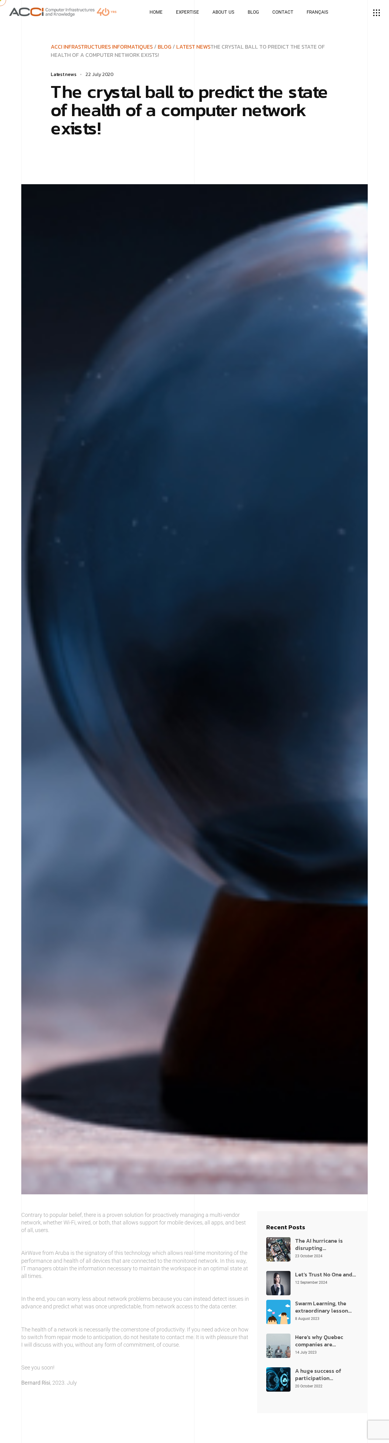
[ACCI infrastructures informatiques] (62, 11)
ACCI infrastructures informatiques (102, 47)
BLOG (164, 47)
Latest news (193, 47)
